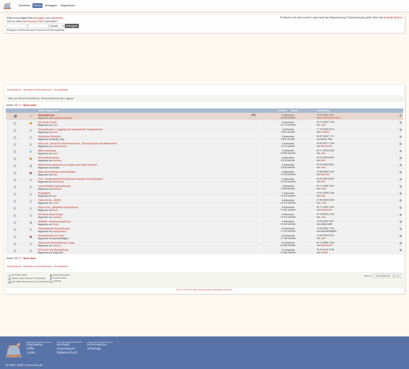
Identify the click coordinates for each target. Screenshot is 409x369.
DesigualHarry (60, 231)
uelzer (324, 188)
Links (30, 352)
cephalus (57, 160)
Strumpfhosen (46, 115)
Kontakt (63, 344)
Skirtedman (58, 181)
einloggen (39, 17)
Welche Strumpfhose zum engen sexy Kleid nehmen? (68, 164)
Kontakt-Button (393, 17)
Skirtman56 (326, 146)
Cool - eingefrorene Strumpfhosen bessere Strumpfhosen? (70, 178)
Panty (56, 224)
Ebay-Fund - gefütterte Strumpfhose (58, 207)
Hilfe (30, 348)
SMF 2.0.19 (181, 290)
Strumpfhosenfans (48, 157)
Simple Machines (205, 290)
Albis (55, 132)
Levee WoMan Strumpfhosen (54, 186)
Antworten (283, 111)
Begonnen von (52, 111)
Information (97, 344)
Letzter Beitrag (323, 111)
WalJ (55, 174)
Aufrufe (294, 111)
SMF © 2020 (192, 290)
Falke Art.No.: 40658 (49, 200)
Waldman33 (327, 245)
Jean (55, 125)
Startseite (34, 344)
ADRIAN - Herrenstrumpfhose (54, 221)
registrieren (57, 17)
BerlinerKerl (326, 210)
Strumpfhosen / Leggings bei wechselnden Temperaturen (70, 129)
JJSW (55, 203)
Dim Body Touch (47, 122)
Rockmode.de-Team (62, 118)
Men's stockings (47, 150)
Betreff (42, 111)
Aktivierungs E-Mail (33, 21)
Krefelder (325, 132)
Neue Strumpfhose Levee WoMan (57, 171)
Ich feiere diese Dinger (50, 214)
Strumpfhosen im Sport (51, 235)
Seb (54, 196)
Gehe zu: (367, 276)
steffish (324, 252)
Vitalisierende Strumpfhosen (54, 228)
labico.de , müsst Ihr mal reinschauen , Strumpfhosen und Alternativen (77, 143)
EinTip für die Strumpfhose (53, 249)
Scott (55, 210)
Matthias (325, 174)
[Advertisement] (204, 59)
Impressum (66, 348)
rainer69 (57, 245)
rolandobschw (60, 146)
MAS (323, 160)
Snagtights (44, 193)
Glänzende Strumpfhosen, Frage (56, 242)
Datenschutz (67, 352)
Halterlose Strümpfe (49, 136)
